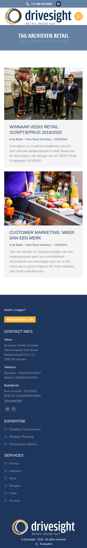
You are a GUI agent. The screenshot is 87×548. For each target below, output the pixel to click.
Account (14, 500)
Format (14, 463)
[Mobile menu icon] (78, 16)
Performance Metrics (23, 444)
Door (38, 139)
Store (12, 478)
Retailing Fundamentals (25, 429)
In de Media (16, 139)
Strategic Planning (21, 436)
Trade (13, 493)
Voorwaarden (13, 400)
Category (15, 471)
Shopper (14, 485)
